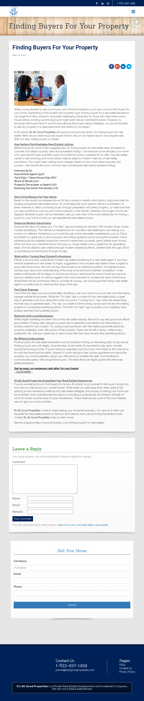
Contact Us (125, 668)
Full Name (20, 561)
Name (17, 498)
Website (17, 511)
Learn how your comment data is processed (82, 525)
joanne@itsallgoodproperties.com (75, 670)
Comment (18, 462)
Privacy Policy (127, 671)
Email (16, 505)
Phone (18, 586)
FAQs (122, 664)
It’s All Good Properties (42, 132)
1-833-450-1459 (126, 3)
